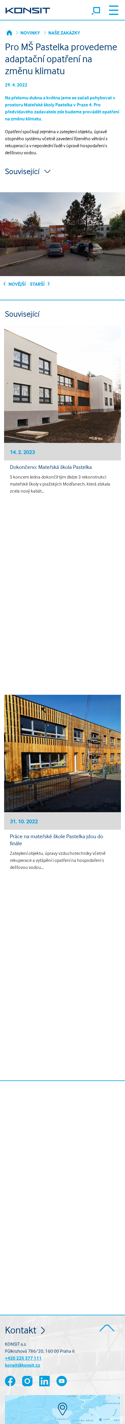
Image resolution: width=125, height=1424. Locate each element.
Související (23, 171)
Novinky (30, 33)
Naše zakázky (64, 33)
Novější (17, 284)
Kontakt (21, 1330)
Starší (38, 284)
